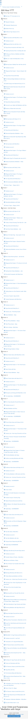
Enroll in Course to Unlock (14, 716)
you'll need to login (19, 714)
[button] (1, 1)
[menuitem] (1, 3)
